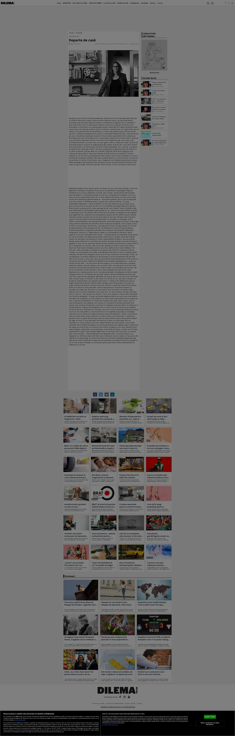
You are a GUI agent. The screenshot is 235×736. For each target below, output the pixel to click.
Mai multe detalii (20, 720)
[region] (117, 723)
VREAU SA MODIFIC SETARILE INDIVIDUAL (210, 723)
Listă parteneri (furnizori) (110, 725)
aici (43, 728)
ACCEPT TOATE (210, 717)
